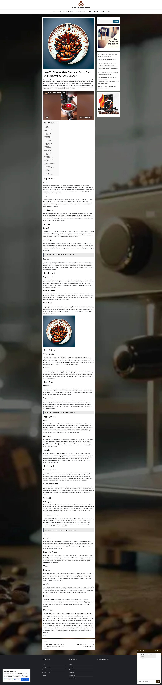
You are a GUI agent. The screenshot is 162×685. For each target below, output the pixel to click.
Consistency (49, 128)
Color (48, 126)
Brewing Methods (68, 11)
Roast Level (47, 136)
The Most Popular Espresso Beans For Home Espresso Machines (107, 60)
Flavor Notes (50, 174)
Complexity (49, 133)
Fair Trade (49, 153)
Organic (48, 154)
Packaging (49, 161)
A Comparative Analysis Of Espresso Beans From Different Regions (108, 82)
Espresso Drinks (93, 11)
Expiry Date (49, 149)
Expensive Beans (50, 167)
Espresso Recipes (105, 11)
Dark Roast (49, 140)
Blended (48, 144)
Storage (46, 160)
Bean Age (47, 146)
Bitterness (49, 170)
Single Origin (49, 143)
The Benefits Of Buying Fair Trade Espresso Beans (108, 69)
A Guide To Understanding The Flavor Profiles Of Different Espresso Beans (107, 64)
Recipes (44, 675)
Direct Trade (49, 151)
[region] (16, 675)
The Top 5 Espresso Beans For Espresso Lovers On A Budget (107, 78)
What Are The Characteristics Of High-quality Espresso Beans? (107, 87)
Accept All (24, 679)
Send (158, 681)
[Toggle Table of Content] (56, 123)
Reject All (16, 679)
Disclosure (71, 672)
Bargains (48, 166)
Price (46, 164)
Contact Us (72, 669)
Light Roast (49, 137)
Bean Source (48, 150)
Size (48, 127)
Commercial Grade (50, 159)
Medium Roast (50, 139)
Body (49, 173)
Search (100, 19)
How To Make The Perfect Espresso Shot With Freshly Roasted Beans (108, 73)
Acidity (49, 171)
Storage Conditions (51, 163)
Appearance (47, 124)
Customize (8, 679)
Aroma (46, 130)
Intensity (48, 131)
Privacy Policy (72, 675)
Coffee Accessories (81, 11)
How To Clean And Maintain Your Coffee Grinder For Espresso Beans (107, 55)
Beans (45, 635)
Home (70, 664)
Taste (46, 169)
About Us (71, 667)
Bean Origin (47, 141)
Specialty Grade (50, 157)
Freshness (49, 134)
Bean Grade (47, 156)
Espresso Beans (56, 11)
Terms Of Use (72, 678)
